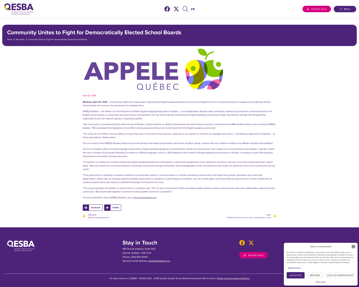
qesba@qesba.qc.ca (159, 261)
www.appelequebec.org (145, 197)
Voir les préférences (340, 275)
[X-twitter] (176, 9)
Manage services (294, 268)
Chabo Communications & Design (233, 278)
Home (9, 39)
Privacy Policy (321, 282)
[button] (353, 246)
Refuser (315, 275)
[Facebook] (167, 9)
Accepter (295, 275)
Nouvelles (20, 39)
